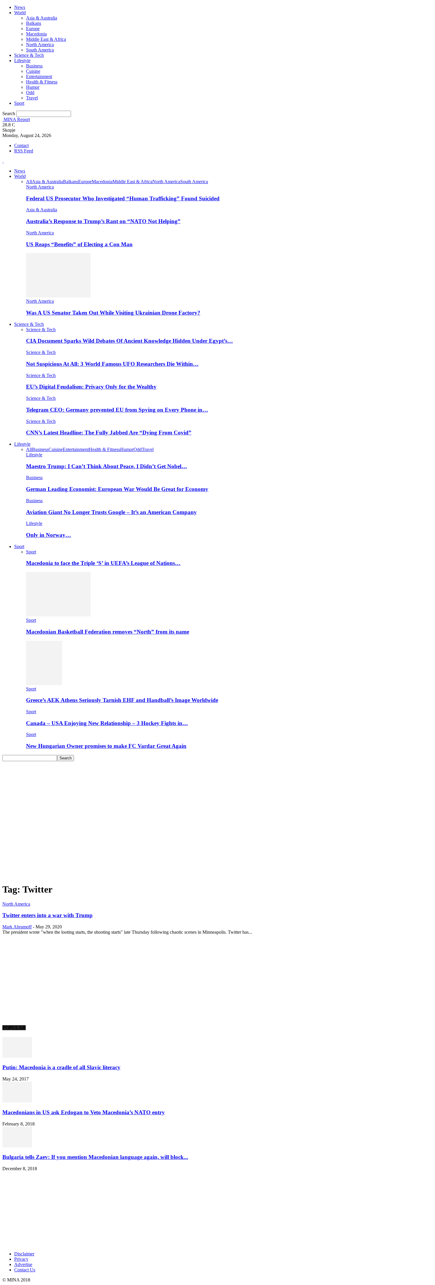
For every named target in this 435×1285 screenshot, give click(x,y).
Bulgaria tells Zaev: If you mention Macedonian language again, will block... (95, 1157)
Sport (19, 103)
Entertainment (39, 76)
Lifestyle (22, 60)
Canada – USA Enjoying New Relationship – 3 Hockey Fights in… (107, 723)
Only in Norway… (48, 535)
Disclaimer (24, 1253)
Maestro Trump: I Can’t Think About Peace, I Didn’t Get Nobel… (106, 466)
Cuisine (33, 71)
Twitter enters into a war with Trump (47, 915)
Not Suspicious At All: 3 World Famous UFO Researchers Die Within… (112, 364)
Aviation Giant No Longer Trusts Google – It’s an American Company (111, 512)
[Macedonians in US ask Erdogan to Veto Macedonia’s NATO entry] (17, 1100)
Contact (21, 145)
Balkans (33, 23)
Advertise (23, 1264)
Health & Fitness (41, 81)
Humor (32, 87)
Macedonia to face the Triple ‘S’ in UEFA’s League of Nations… (103, 563)
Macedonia (36, 33)
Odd (30, 92)
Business (34, 65)
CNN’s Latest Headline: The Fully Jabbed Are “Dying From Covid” (108, 432)
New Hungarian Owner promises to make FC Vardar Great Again (106, 746)
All (29, 181)
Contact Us (24, 1269)
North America (40, 44)
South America (40, 49)
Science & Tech (29, 55)
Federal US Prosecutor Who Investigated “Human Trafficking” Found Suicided (123, 198)
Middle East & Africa (46, 39)
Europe (33, 28)
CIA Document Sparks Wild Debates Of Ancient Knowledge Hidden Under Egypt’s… (129, 341)
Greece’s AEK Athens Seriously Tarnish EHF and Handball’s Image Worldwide (122, 700)
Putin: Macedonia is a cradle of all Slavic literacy (61, 1067)
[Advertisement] (217, 805)
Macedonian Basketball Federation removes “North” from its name (107, 632)
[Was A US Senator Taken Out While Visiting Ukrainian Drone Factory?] (58, 295)
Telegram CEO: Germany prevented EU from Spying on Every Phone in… (117, 410)
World (20, 12)
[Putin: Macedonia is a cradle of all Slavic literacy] (17, 1056)
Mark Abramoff (17, 926)
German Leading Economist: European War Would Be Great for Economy (117, 489)
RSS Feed (23, 150)
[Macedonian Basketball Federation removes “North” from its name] (58, 614)
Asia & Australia (41, 17)
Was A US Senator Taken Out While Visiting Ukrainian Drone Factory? (113, 313)
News (19, 7)
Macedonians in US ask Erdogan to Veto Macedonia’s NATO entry (83, 1112)
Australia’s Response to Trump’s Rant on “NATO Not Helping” (103, 221)
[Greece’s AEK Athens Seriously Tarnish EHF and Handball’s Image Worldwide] (44, 683)
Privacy (21, 1259)
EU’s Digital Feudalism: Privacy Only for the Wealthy (91, 387)
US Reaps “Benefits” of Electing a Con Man (79, 244)
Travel (32, 97)
